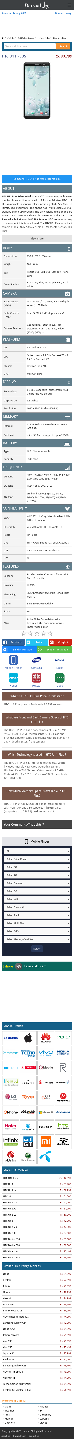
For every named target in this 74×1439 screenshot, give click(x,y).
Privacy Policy (19, 1436)
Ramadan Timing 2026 (14, 13)
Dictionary (45, 1414)
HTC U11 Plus (59, 38)
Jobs (7, 1414)
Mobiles (10, 38)
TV (41, 1410)
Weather (9, 1410)
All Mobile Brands (26, 38)
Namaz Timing (63, 13)
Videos (43, 1422)
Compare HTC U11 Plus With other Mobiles (37, 178)
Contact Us (34, 1436)
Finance (44, 1406)
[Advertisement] (37, 146)
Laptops (44, 1418)
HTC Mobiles (44, 38)
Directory (10, 1422)
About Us (6, 1436)
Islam (8, 1406)
